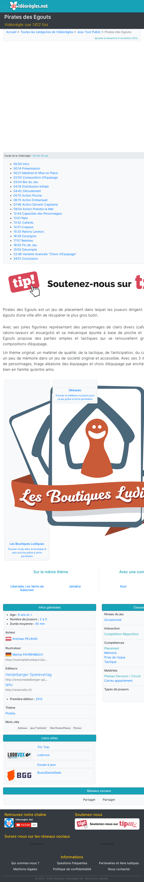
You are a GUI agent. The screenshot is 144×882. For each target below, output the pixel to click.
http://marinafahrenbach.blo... (26, 660)
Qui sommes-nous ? (25, 863)
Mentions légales (25, 869)
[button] (27, 470)
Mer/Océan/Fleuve (60, 728)
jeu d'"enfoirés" (38, 728)
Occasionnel (113, 620)
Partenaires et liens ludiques (119, 863)
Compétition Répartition (121, 634)
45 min (40, 624)
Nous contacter (119, 869)
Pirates (10, 713)
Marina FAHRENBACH (27, 654)
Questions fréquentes (72, 863)
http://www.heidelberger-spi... (26, 679)
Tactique (110, 662)
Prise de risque (114, 657)
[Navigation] (5, 7)
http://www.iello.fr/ (18, 690)
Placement (111, 648)
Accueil (11, 32)
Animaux (22, 728)
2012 (39, 699)
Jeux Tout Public (89, 32)
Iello (9, 684)
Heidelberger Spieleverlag (28, 674)
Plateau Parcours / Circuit (122, 676)
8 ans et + (25, 615)
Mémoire (110, 653)
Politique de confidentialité (72, 869)
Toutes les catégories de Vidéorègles (46, 32)
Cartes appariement (118, 680)
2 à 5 (43, 619)
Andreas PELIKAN (24, 639)
